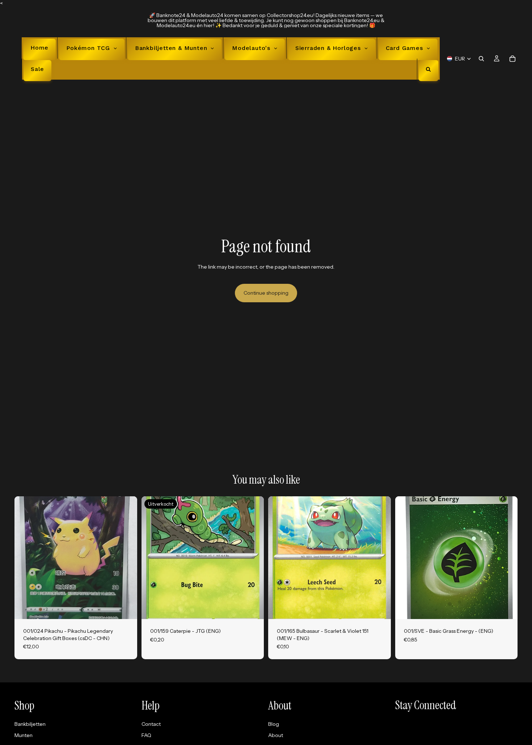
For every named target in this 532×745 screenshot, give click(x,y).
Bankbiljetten (30, 724)
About (275, 735)
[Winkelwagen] (512, 58)
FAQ (146, 735)
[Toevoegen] (125, 607)
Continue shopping (266, 293)
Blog (273, 724)
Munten (23, 735)
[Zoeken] (481, 58)
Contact (151, 724)
